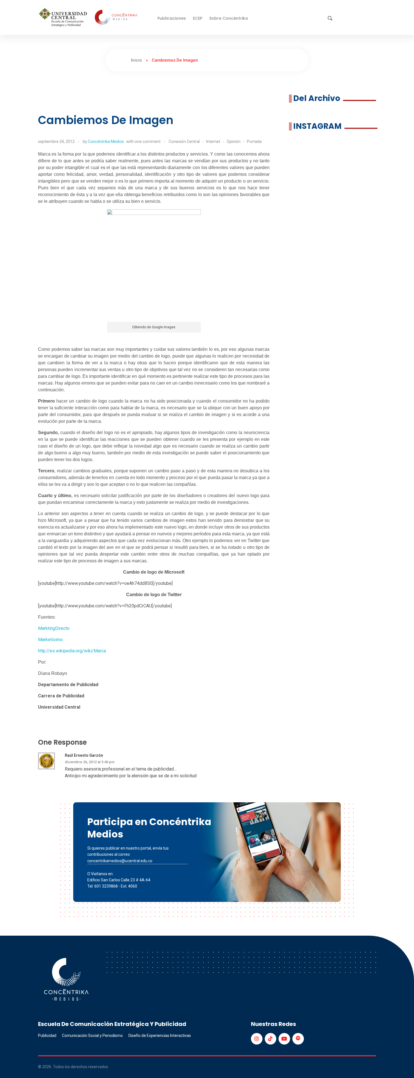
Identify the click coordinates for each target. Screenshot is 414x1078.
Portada (254, 141)
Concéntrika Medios (106, 141)
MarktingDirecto (54, 628)
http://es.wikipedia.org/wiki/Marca (72, 650)
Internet (213, 141)
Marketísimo (50, 639)
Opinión (234, 141)
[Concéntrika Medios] (89, 17)
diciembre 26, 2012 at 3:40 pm (89, 762)
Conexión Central (184, 141)
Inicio (136, 60)
